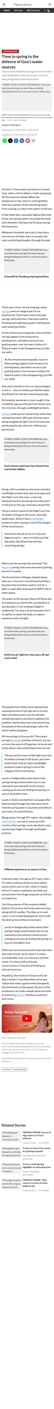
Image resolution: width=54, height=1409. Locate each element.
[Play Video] (27, 1018)
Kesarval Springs (20, 1069)
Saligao (17, 740)
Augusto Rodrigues (11, 124)
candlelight (37, 518)
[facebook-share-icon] (16, 142)
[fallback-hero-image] (11, 1136)
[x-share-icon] (10, 142)
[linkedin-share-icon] (22, 142)
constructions (10, 821)
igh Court (19, 994)
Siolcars (6, 413)
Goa (22, 1052)
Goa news (6, 1069)
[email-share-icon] (27, 142)
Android (45, 1058)
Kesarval (7, 567)
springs (6, 311)
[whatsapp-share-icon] (4, 142)
